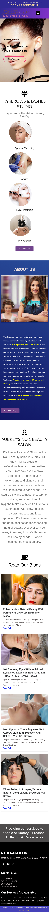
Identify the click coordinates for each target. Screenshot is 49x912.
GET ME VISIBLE (25, 910)
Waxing (24, 179)
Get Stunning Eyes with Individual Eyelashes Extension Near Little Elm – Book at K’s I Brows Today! (24, 672)
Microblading (24, 240)
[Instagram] (8, 864)
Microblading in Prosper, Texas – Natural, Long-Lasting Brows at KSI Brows (24, 792)
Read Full (7, 628)
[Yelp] (13, 864)
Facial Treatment (24, 210)
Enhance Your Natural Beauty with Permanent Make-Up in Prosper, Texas (23, 612)
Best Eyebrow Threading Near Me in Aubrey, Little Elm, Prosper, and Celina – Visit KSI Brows (24, 732)
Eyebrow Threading (24, 148)
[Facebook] (3, 864)
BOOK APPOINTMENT (24, 5)
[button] (38, 13)
